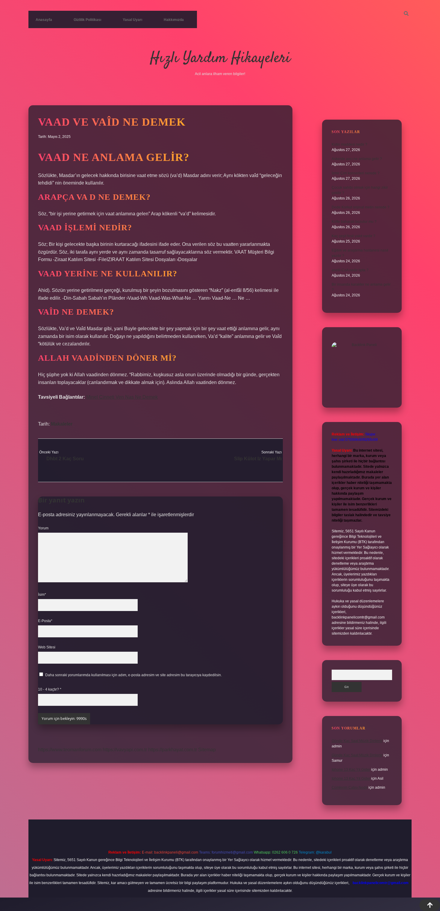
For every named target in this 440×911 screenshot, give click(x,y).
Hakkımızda (174, 20)
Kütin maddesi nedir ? (349, 144)
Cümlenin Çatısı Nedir (350, 787)
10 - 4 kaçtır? (49, 689)
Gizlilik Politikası (87, 20)
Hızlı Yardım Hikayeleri (220, 58)
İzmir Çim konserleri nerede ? (356, 173)
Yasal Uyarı (132, 20)
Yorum (43, 528)
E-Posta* (45, 621)
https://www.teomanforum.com (69, 749)
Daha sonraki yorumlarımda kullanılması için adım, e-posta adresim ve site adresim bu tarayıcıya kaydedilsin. (133, 675)
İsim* (42, 594)
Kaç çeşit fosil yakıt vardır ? (353, 236)
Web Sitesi (46, 647)
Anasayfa (44, 20)
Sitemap (207, 749)
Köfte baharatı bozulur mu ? (354, 222)
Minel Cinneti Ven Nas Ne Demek (122, 397)
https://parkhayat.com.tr (172, 749)
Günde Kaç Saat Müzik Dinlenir (357, 741)
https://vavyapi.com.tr (125, 749)
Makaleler (61, 423)
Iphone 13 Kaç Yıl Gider (351, 769)
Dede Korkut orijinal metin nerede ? (360, 207)
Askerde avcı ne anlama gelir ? (357, 159)
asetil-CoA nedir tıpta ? (350, 270)
